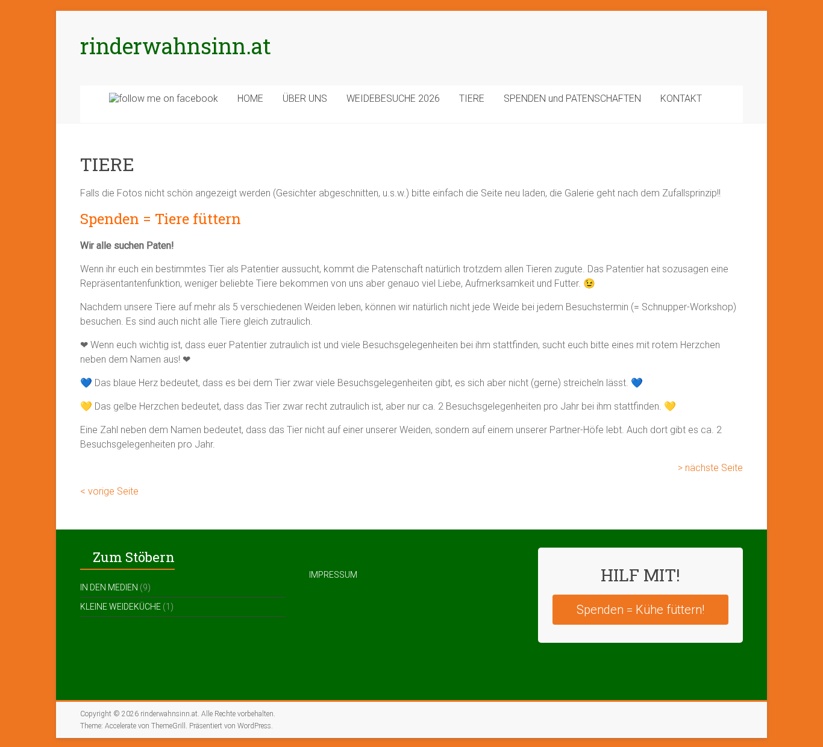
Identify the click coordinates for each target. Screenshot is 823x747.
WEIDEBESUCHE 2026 (393, 98)
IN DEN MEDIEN (109, 587)
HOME (250, 98)
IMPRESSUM (333, 575)
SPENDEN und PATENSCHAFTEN (572, 98)
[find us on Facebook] (163, 104)
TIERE (471, 98)
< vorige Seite (109, 491)
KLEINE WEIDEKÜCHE (120, 606)
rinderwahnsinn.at (175, 45)
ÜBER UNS (305, 98)
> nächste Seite (709, 468)
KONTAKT (681, 98)
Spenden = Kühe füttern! (640, 609)
